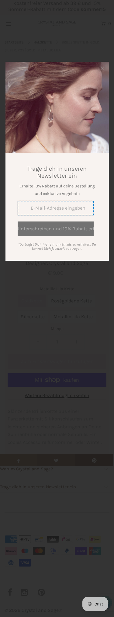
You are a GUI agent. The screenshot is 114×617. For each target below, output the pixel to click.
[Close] (102, 68)
